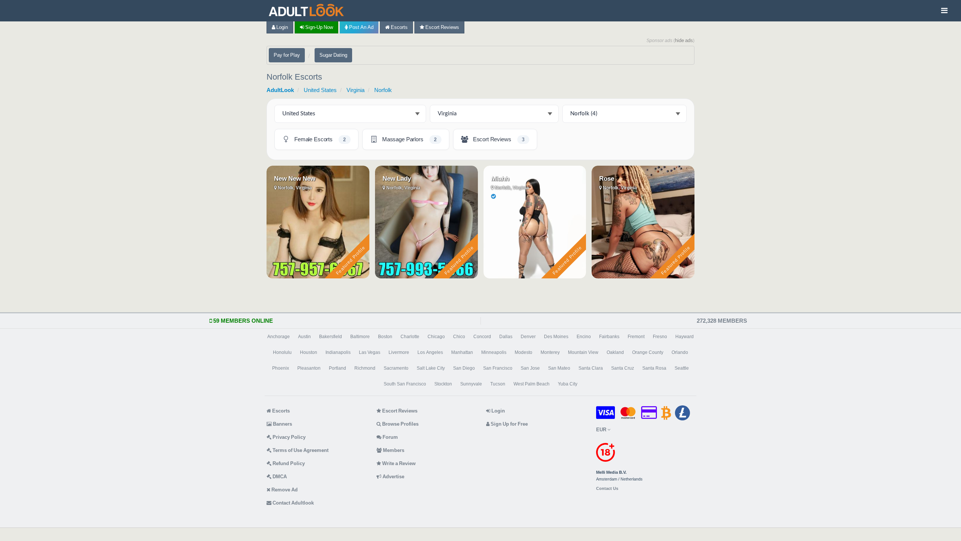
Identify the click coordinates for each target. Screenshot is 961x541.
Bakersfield (330, 336)
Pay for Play (287, 55)
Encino (584, 336)
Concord (482, 336)
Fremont (636, 336)
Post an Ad (361, 27)
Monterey (550, 352)
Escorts (399, 27)
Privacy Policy (288, 437)
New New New (294, 178)
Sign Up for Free (509, 424)
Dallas (505, 336)
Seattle (682, 368)
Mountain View (583, 352)
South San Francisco (405, 384)
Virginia (355, 90)
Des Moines (556, 336)
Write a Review (398, 463)
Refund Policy (288, 463)
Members (393, 450)
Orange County (647, 352)
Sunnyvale (471, 384)
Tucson (497, 384)
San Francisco (497, 368)
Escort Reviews (441, 27)
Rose (606, 178)
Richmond (364, 368)
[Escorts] (308, 10)
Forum (389, 437)
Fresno (660, 336)
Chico (459, 336)
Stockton (443, 384)
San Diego (464, 368)
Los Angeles (430, 352)
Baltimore (360, 336)
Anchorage (278, 336)
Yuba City (567, 384)
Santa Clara (590, 368)
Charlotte (410, 336)
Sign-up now (318, 27)
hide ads (684, 40)
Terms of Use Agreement (299, 450)
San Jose (530, 368)
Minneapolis (493, 352)
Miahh (500, 178)
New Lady (397, 178)
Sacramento (396, 368)
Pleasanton (309, 368)
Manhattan (462, 352)
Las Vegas (369, 352)
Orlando (680, 352)
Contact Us (607, 489)
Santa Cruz (622, 368)
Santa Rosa (654, 368)
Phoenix (280, 368)
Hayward (684, 336)
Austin (304, 336)
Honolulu (282, 352)
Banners (282, 424)
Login (281, 27)
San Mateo (559, 368)
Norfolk (383, 90)
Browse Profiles (400, 424)
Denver (528, 336)
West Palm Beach (532, 384)
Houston (308, 352)
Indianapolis (338, 352)
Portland (337, 368)
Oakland (615, 352)
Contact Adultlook (292, 502)
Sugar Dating (333, 55)
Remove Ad (284, 489)
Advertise (392, 476)
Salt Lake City (431, 368)
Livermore (399, 352)
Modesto (523, 352)
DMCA (279, 476)
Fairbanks (609, 336)
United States (320, 90)
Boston (385, 336)
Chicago (436, 336)
